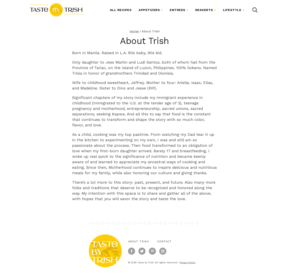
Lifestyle (232, 10)
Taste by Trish (56, 10)
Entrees (177, 10)
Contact (164, 241)
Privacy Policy (187, 262)
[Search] (255, 10)
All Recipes (121, 10)
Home (134, 31)
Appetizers (149, 10)
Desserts (204, 10)
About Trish (138, 241)
